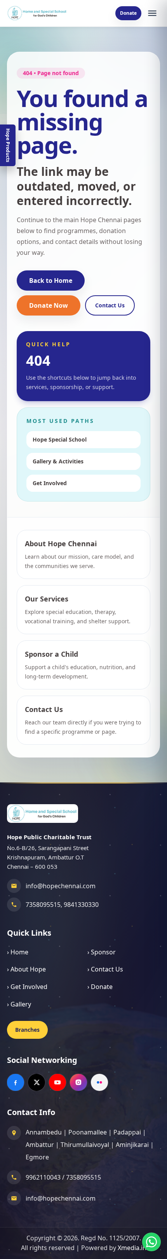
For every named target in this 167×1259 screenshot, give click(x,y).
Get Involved (50, 483)
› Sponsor (101, 952)
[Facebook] (15, 1082)
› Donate (100, 986)
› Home (17, 952)
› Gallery (19, 1004)
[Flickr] (99, 1082)
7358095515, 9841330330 (62, 904)
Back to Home (50, 280)
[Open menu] (152, 13)
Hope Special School (60, 439)
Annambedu (44, 1132)
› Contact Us (105, 969)
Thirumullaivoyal (85, 1144)
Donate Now (48, 305)
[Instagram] (78, 1082)
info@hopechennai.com (61, 886)
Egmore (37, 1157)
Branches (27, 1029)
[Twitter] (36, 1082)
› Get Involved (27, 986)
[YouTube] (57, 1082)
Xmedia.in (132, 1247)
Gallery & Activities (58, 461)
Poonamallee (87, 1132)
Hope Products (8, 145)
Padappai (127, 1132)
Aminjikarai (132, 1144)
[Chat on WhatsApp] (151, 1242)
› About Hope (26, 969)
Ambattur (40, 1144)
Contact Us (110, 305)
